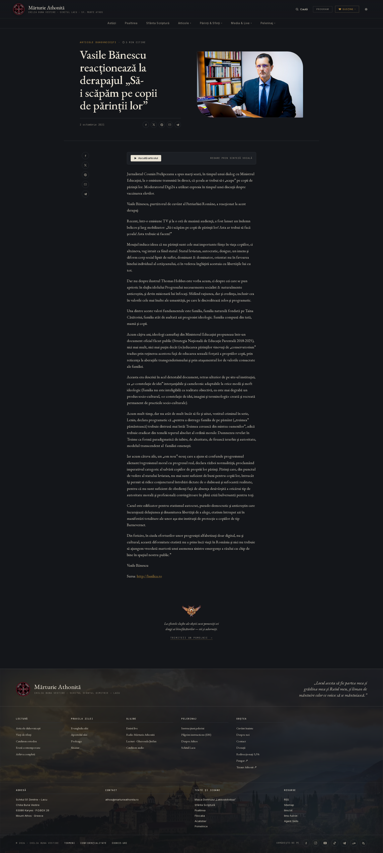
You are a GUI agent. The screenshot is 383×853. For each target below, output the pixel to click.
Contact (241, 741)
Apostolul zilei (79, 734)
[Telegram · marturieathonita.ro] (344, 843)
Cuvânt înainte (244, 728)
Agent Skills (291, 821)
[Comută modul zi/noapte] (366, 9)
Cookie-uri (119, 843)
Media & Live (241, 23)
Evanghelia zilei (79, 728)
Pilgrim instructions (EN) (196, 734)
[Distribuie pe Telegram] (178, 125)
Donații (240, 747)
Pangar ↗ (242, 760)
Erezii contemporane (28, 747)
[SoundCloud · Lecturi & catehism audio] (353, 843)
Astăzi (112, 23)
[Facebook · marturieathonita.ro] (306, 843)
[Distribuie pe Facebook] (146, 125)
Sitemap (289, 805)
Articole (184, 23)
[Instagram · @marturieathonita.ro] (315, 843)
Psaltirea (131, 23)
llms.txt (288, 810)
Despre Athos (189, 741)
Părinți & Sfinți (211, 23)
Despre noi (243, 734)
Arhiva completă (25, 754)
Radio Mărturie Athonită (140, 734)
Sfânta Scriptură (157, 23)
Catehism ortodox (26, 741)
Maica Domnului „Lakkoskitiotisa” (215, 799)
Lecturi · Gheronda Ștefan (141, 741)
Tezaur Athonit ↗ (246, 767)
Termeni (69, 843)
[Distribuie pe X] (154, 125)
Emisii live (132, 728)
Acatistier (200, 821)
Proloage (76, 741)
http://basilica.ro (149, 576)
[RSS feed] (363, 843)
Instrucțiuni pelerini (192, 728)
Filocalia (200, 815)
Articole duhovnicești (98, 42)
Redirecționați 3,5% (248, 754)
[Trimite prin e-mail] (170, 125)
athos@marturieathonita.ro (122, 799)
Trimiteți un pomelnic (191, 638)
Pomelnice (201, 826)
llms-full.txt (290, 815)
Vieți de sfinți (23, 734)
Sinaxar (75, 747)
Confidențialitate (93, 843)
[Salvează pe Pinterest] (162, 125)
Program (322, 9)
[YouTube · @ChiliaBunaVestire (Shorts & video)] (325, 843)
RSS (286, 799)
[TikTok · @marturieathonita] (334, 843)
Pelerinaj (268, 23)
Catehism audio (135, 747)
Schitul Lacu (188, 747)
